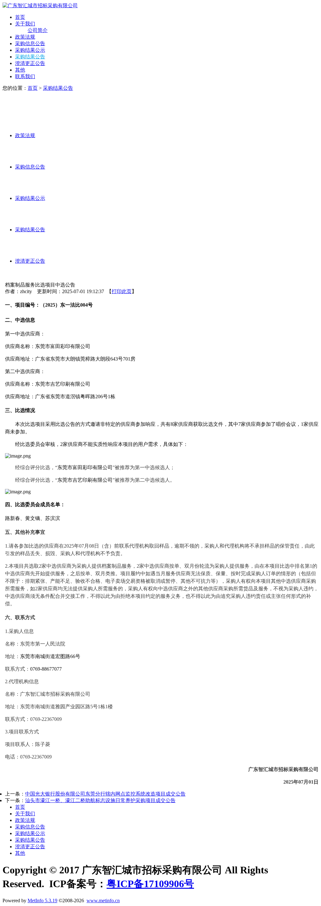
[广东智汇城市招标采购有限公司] (40, 5)
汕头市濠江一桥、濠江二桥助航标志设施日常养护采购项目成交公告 (100, 800)
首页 (20, 17)
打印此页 (122, 291)
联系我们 (25, 76)
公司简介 (38, 30)
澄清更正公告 (30, 63)
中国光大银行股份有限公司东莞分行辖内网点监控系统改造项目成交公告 (105, 793)
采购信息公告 (30, 43)
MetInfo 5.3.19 (42, 900)
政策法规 (25, 37)
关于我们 (25, 23)
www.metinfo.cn (103, 900)
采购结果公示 (30, 50)
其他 (20, 69)
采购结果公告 (30, 56)
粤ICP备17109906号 (150, 883)
